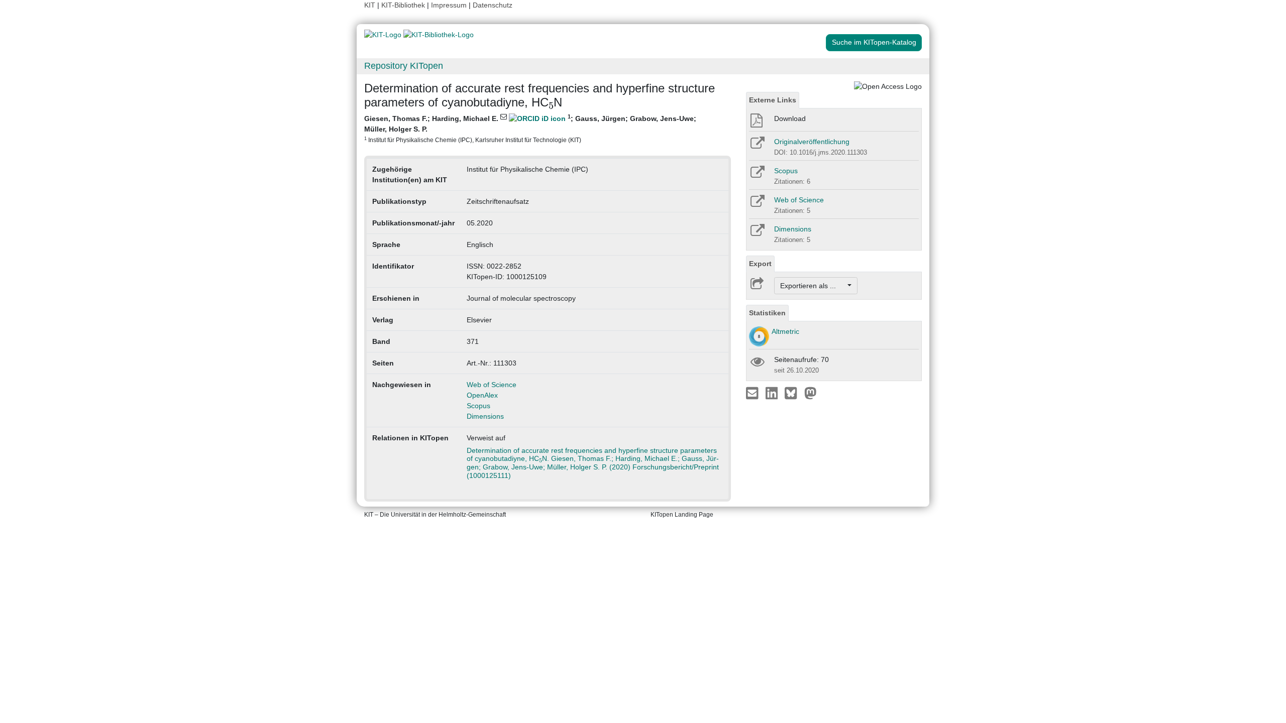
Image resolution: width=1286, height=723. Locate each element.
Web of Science (491, 385)
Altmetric (785, 331)
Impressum (449, 5)
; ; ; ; (530, 128)
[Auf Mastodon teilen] (810, 393)
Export (760, 264)
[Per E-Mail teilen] (753, 393)
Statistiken (767, 313)
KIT (369, 5)
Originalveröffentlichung (811, 142)
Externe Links (772, 100)
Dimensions (485, 416)
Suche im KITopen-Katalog (874, 42)
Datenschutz (492, 5)
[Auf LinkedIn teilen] (773, 393)
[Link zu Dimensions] (757, 233)
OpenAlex (482, 395)
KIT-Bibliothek (404, 5)
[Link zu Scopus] (757, 175)
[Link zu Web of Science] (757, 204)
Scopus (478, 406)
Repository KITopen (403, 66)
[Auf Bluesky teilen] (793, 393)
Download (790, 118)
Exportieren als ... (813, 286)
